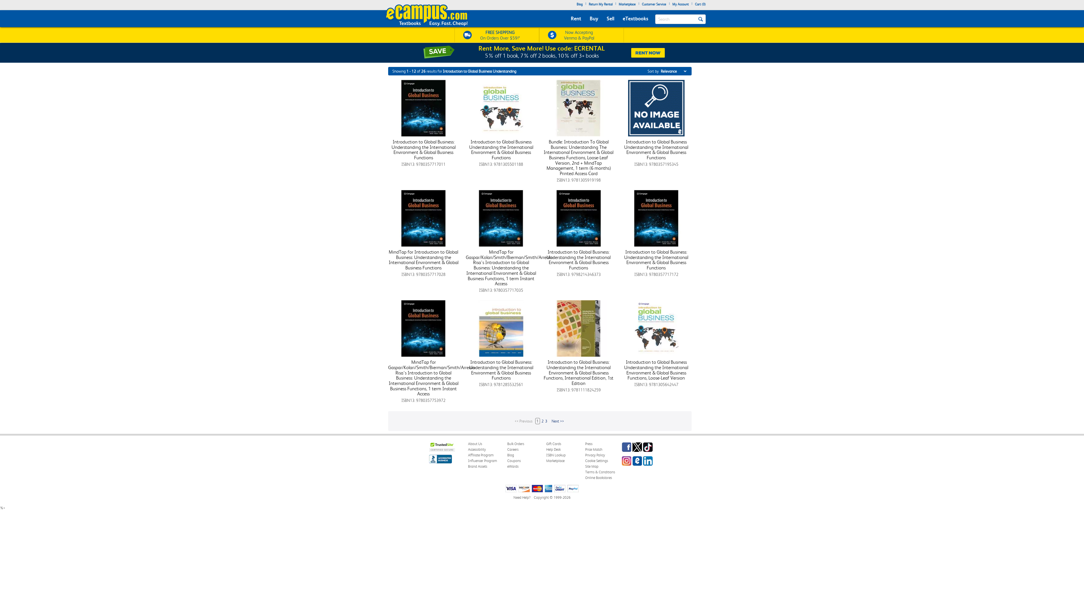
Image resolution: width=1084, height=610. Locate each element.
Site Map (591, 466)
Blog (580, 4)
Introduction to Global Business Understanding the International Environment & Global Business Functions (501, 149)
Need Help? (521, 497)
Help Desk (553, 449)
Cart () (700, 4)
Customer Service (654, 4)
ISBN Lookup (556, 455)
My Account (680, 4)
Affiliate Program (481, 455)
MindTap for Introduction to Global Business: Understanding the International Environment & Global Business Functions (423, 260)
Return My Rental (601, 4)
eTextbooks (635, 18)
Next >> (558, 421)
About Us (475, 444)
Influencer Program (482, 461)
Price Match (593, 449)
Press (589, 444)
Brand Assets (477, 466)
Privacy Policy (595, 455)
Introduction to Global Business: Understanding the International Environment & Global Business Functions (424, 149)
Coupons (514, 461)
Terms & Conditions (600, 472)
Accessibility (477, 449)
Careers (513, 449)
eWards (513, 466)
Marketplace (627, 4)
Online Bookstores (598, 478)
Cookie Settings (596, 461)
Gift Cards (553, 444)
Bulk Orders (515, 444)
